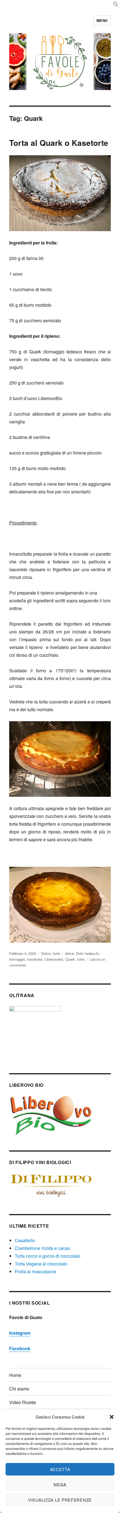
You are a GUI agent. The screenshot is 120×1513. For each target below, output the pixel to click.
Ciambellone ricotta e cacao (42, 1248)
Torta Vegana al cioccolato (41, 1263)
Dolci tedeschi (87, 953)
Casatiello (25, 1240)
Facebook (19, 1348)
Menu (102, 20)
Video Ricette (22, 1402)
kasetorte (34, 959)
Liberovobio (54, 959)
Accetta (60, 1469)
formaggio (17, 959)
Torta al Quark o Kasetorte (58, 142)
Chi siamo (19, 1388)
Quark (70, 959)
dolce (69, 953)
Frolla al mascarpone (35, 1271)
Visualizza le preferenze (60, 1500)
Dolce (46, 953)
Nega (60, 1484)
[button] (111, 1417)
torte (56, 953)
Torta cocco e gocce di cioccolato (47, 1256)
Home (15, 1375)
